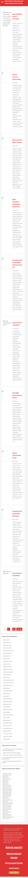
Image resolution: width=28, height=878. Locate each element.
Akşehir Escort (7, 645)
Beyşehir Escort (7, 653)
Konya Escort (15, 82)
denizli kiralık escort (7, 793)
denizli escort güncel (7, 806)
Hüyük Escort (6, 693)
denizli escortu (6, 784)
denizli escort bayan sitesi (8, 817)
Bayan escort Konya (8, 650)
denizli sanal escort (7, 786)
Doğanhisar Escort (8, 672)
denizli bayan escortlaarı (8, 802)
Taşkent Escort (7, 731)
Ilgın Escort (6, 696)
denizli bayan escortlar (7, 800)
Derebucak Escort (8, 669)
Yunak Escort (6, 739)
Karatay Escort (7, 704)
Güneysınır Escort (8, 685)
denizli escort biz (6, 818)
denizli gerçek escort (7, 814)
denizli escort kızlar (7, 788)
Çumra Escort (7, 664)
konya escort (14, 847)
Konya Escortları (7, 709)
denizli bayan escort (7, 775)
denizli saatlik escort (7, 792)
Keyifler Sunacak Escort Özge (11, 761)
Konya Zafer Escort (8, 715)
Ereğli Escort (6, 677)
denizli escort (5, 777)
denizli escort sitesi (7, 796)
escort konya (14, 868)
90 (14, 629)
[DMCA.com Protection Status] (14, 873)
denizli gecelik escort (7, 790)
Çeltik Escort (6, 658)
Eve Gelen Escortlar (8, 682)
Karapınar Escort (7, 701)
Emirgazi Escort (7, 674)
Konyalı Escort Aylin (8, 752)
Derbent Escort (7, 666)
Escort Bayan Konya (8, 680)
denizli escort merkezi (7, 804)
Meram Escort (7, 720)
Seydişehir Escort (8, 728)
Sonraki (19, 629)
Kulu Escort (6, 717)
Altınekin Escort (7, 648)
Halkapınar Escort (8, 690)
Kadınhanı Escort (7, 698)
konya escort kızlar (14, 863)
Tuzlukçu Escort (7, 733)
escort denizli (5, 776)
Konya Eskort (15, 270)
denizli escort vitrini (7, 815)
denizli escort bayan (7, 773)
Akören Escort (7, 642)
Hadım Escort (6, 688)
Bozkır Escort (6, 656)
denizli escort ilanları (7, 785)
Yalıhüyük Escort (7, 736)
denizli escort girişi (7, 805)
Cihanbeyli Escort (8, 661)
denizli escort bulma (7, 809)
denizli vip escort (6, 798)
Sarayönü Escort (7, 723)
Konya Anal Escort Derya (9, 755)
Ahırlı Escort (6, 640)
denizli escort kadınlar (7, 789)
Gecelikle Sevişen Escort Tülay (11, 757)
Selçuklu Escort (7, 725)
